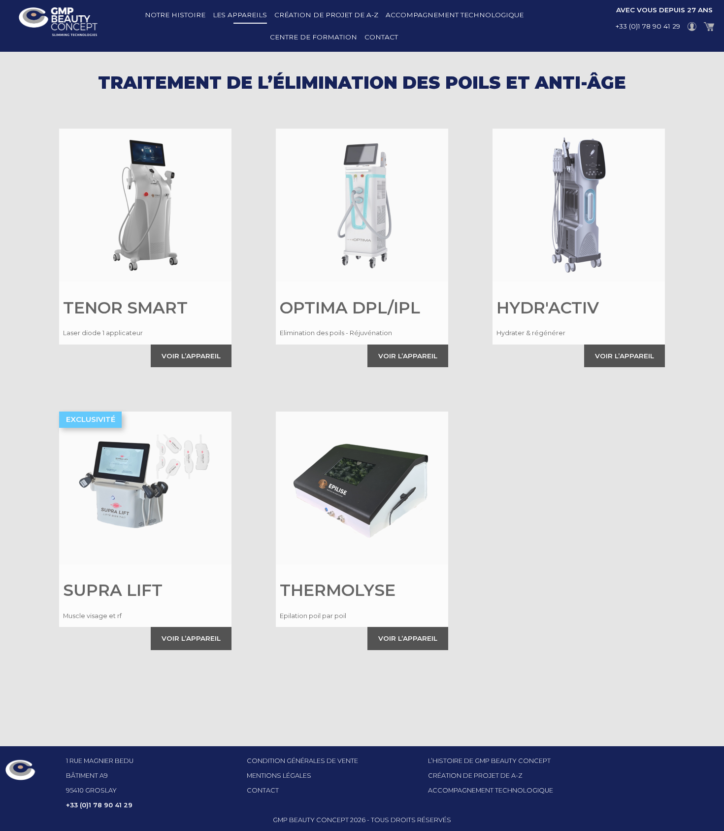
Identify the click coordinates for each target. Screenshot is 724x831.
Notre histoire (175, 15)
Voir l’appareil (191, 356)
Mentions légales (279, 775)
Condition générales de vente (302, 760)
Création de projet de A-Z (326, 15)
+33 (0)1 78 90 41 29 (648, 26)
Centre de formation (313, 37)
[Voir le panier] (709, 26)
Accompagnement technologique (455, 15)
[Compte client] (692, 26)
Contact (381, 37)
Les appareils (240, 15)
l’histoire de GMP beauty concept (489, 760)
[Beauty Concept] (49, 26)
